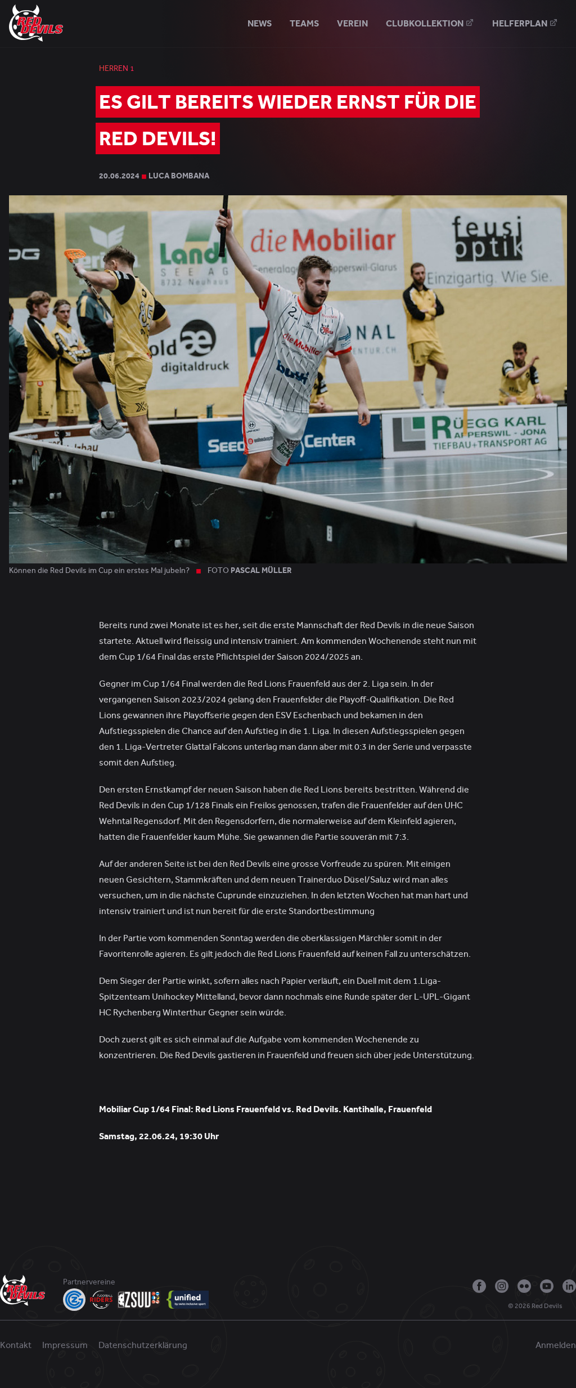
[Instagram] (501, 1286)
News (260, 23)
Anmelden (556, 1345)
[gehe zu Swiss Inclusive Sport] (187, 1300)
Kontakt (16, 1345)
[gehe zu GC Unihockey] (74, 1299)
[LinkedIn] (569, 1286)
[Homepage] (36, 23)
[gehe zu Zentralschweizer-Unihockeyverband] (139, 1300)
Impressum (65, 1345)
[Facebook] (479, 1286)
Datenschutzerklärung (142, 1345)
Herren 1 (116, 68)
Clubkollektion (425, 23)
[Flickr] (524, 1286)
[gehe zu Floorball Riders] (101, 1300)
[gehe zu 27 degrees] (571, 1308)
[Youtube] (547, 1286)
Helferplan (520, 23)
